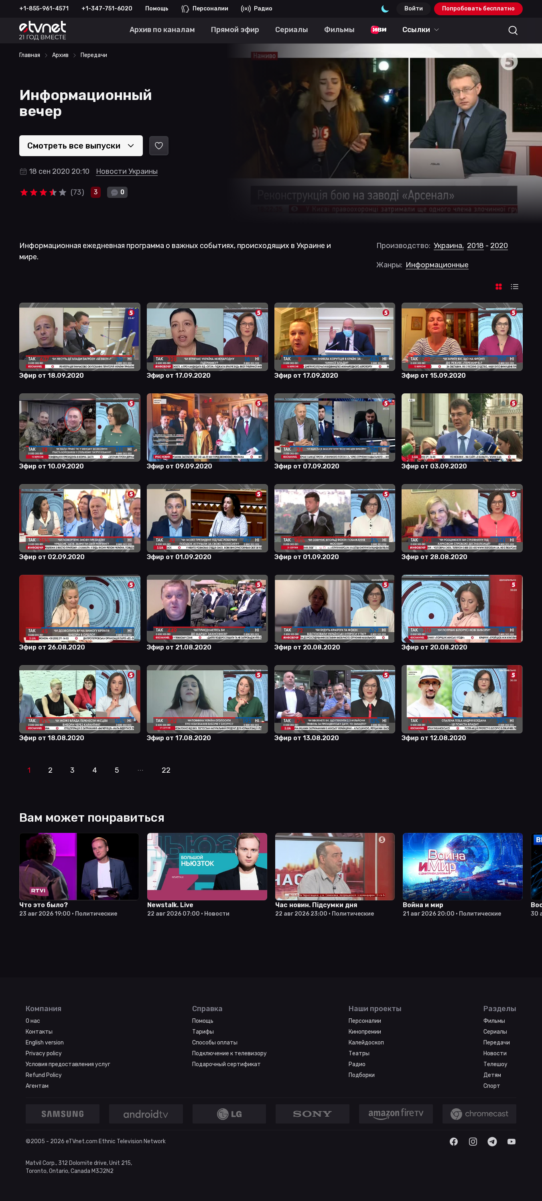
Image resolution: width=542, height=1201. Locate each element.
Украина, (449, 245)
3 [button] (72, 770)
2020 (499, 245)
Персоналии (210, 8)
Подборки (362, 1075)
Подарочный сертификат (226, 1064)
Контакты (39, 1031)
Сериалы (495, 1031)
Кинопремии (365, 1031)
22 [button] (166, 770)
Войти (413, 8)
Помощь (156, 8)
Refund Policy (44, 1075)
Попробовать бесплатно (478, 8)
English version (45, 1042)
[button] (140, 770)
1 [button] (28, 770)
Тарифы (203, 1031)
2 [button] (50, 770)
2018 (475, 245)
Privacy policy (44, 1053)
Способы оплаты (215, 1042)
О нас (33, 1021)
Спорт (491, 1086)
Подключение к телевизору (229, 1053)
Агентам (37, 1086)
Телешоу (495, 1064)
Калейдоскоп (366, 1042)
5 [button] (117, 770)
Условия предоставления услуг (68, 1064)
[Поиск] (513, 30)
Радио (263, 8)
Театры (359, 1053)
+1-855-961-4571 (44, 8)
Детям (492, 1075)
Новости (495, 1053)
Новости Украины (127, 171)
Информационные (437, 265)
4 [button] (94, 770)
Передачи (496, 1042)
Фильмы (494, 1021)
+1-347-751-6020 (106, 8)
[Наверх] (526, 1185)
